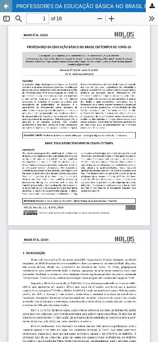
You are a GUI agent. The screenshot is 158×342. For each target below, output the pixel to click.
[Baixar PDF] (152, 6)
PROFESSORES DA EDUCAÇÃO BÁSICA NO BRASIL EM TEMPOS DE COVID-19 (87, 6)
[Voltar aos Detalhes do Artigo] (6, 6)
